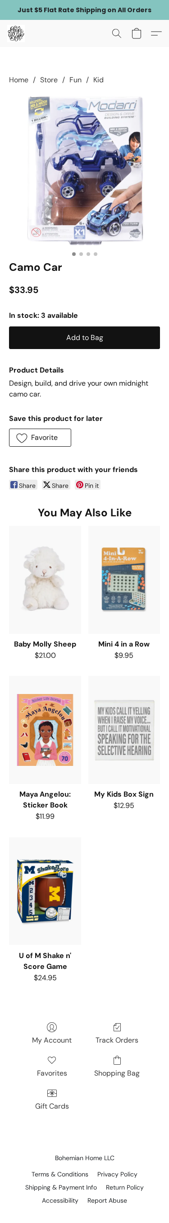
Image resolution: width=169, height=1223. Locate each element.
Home (18, 80)
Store (49, 80)
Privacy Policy (117, 1174)
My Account (52, 1040)
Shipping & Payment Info (61, 1187)
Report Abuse (107, 1200)
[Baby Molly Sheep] (45, 580)
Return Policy (125, 1187)
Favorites (52, 1073)
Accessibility (60, 1200)
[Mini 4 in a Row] (124, 580)
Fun (75, 80)
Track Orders (117, 1040)
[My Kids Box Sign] (124, 730)
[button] (16, 33)
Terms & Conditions (60, 1174)
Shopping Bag (117, 1073)
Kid (98, 80)
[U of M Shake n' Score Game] (45, 891)
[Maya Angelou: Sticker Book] (45, 730)
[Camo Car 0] (84, 170)
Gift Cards (52, 1106)
